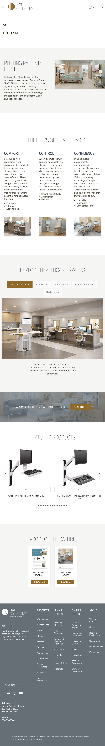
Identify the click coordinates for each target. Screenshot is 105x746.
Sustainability (95, 641)
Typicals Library (58, 656)
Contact (93, 627)
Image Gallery (60, 663)
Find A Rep (77, 655)
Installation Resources (77, 634)
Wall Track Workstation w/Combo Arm (26, 496)
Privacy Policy (45, 737)
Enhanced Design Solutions (59, 641)
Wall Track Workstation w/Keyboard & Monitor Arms (79, 497)
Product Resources (42, 665)
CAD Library (59, 649)
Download (39, 582)
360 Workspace (59, 632)
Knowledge (94, 652)
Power (40, 630)
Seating (40, 647)
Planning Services (58, 623)
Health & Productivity (94, 634)
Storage (40, 641)
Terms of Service (32, 739)
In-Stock (41, 672)
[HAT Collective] (21, 7)
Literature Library (76, 642)
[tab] (20, 284)
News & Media (96, 646)
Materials (58, 669)
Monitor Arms (43, 625)
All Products (42, 658)
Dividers (40, 636)
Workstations (43, 619)
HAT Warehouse (42, 679)
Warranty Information (77, 670)
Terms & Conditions (77, 662)
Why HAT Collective (93, 620)
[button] (99, 473)
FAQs (74, 649)
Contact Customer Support (76, 625)
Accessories (43, 653)
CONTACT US (80, 407)
